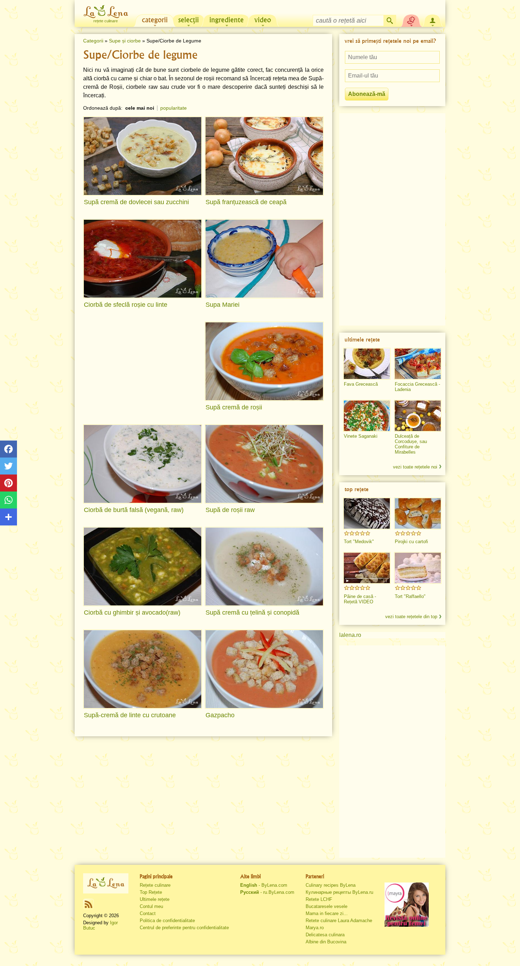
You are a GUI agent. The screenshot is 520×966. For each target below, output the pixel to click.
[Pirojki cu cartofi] (418, 513)
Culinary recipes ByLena (331, 885)
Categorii (93, 41)
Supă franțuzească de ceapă (246, 202)
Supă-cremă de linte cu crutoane (130, 715)
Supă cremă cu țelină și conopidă (252, 612)
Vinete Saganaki (360, 436)
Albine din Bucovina (326, 941)
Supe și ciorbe (125, 41)
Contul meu (151, 906)
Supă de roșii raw (230, 509)
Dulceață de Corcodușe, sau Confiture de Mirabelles (411, 444)
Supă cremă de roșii (234, 407)
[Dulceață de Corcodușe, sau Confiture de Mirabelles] (418, 416)
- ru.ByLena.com (267, 892)
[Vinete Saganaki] (367, 416)
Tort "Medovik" (359, 541)
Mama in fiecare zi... (327, 913)
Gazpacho (220, 715)
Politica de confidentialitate (167, 920)
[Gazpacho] (264, 669)
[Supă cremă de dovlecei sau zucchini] (142, 156)
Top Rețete (151, 892)
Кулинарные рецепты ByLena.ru (339, 892)
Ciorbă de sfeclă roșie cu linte (125, 304)
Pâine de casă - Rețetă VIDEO (360, 599)
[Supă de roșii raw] (264, 464)
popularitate (173, 108)
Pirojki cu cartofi (411, 541)
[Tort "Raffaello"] (418, 568)
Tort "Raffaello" (410, 596)
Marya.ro (315, 927)
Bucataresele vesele (326, 906)
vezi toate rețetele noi (415, 467)
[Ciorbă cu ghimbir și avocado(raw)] (142, 566)
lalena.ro (350, 635)
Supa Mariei (222, 304)
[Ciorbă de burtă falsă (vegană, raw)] (142, 464)
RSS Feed (88, 904)
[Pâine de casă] (367, 568)
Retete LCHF (319, 899)
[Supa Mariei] (264, 259)
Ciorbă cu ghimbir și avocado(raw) (132, 612)
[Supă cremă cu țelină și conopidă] (264, 566)
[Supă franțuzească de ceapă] (264, 156)
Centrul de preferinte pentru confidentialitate (184, 927)
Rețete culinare (155, 885)
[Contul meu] (433, 20)
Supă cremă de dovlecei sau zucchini (136, 202)
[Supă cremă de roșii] (264, 361)
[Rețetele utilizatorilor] (411, 20)
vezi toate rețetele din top (411, 616)
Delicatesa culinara (325, 934)
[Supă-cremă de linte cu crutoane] (142, 669)
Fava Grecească (361, 384)
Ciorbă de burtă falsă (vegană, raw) (134, 509)
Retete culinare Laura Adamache (339, 920)
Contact (148, 913)
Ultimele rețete (154, 899)
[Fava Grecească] (367, 364)
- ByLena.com (263, 885)
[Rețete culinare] (105, 883)
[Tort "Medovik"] (367, 513)
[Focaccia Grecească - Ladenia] (418, 364)
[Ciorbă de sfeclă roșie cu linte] (142, 259)
